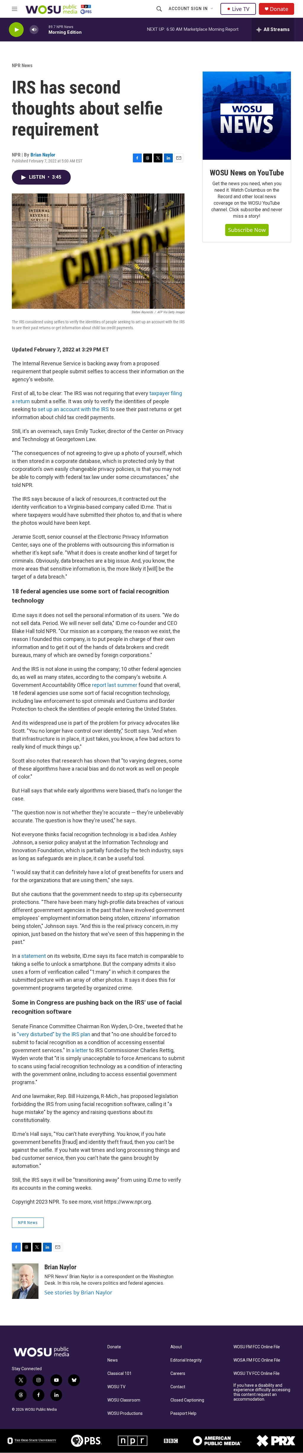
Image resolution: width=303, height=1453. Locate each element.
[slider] (43, 29)
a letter (80, 1050)
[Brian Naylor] (25, 1281)
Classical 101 (119, 1373)
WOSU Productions (125, 1413)
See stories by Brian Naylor (78, 1292)
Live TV (240, 8)
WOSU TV (116, 1387)
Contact (177, 1387)
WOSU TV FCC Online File (256, 1373)
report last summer (114, 685)
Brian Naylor (42, 155)
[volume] (34, 29)
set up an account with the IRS (73, 409)
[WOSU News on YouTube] (247, 116)
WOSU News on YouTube (247, 172)
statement (33, 956)
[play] (16, 29)
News (112, 1360)
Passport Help (183, 1413)
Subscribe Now (247, 229)
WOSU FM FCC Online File (256, 1347)
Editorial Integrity (186, 1360)
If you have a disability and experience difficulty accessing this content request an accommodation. (261, 1392)
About (176, 1347)
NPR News (22, 65)
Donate (279, 9)
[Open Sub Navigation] (212, 9)
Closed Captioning (187, 1400)
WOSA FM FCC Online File (256, 1360)
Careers (177, 1373)
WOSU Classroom (123, 1400)
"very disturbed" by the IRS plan (53, 1034)
